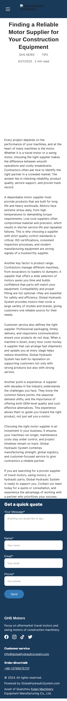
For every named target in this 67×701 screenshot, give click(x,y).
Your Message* (14, 512)
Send (14, 594)
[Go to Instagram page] (14, 637)
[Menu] (8, 9)
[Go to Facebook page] (6, 637)
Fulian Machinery (42, 689)
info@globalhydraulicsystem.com (26, 654)
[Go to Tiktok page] (22, 637)
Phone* (9, 574)
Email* (8, 556)
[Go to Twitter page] (30, 637)
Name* (9, 538)
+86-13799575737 (16, 668)
